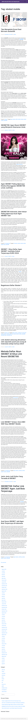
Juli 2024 (3, 614)
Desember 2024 (4, 605)
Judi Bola (19, 332)
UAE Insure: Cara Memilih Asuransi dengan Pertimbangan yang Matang (13, 702)
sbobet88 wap (9, 335)
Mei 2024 (3, 618)
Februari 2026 (4, 580)
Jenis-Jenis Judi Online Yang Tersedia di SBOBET (12, 477)
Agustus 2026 (4, 569)
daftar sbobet (18, 119)
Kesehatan (3, 675)
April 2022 (3, 649)
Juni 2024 (3, 616)
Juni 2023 (3, 638)
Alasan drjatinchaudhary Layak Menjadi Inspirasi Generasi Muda (12, 708)
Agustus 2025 (4, 591)
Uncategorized (7, 243)
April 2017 (3, 663)
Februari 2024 (4, 623)
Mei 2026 (3, 574)
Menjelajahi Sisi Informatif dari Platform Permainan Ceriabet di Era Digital (13, 706)
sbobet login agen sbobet (11, 333)
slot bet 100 (4, 684)
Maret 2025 (3, 600)
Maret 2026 (4, 578)
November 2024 (4, 607)
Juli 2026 (3, 571)
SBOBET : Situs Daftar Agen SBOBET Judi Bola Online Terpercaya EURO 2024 (11, 251)
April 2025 (3, 598)
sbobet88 (5, 120)
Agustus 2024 (4, 612)
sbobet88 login (3, 335)
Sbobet (6, 119)
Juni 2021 (3, 660)
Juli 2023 (3, 636)
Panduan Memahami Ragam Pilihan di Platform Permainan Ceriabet (12, 704)
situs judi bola (15, 397)
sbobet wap (3, 244)
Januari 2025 (4, 603)
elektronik (3, 669)
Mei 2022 (3, 647)
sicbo (2, 680)
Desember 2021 (4, 652)
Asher (15, 34)
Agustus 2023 (4, 634)
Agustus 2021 (4, 656)
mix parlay (15, 243)
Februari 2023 (4, 643)
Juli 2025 (3, 592)
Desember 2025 (4, 583)
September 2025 (4, 589)
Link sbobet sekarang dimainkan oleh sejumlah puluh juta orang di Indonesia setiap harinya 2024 (13, 342)
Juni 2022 (3, 645)
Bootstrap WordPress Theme (21, 718)
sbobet (22, 119)
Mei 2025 (3, 596)
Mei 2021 (3, 661)
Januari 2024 (4, 625)
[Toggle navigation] (25, 2)
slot (8, 332)
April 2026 (3, 576)
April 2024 (3, 620)
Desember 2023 (4, 627)
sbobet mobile (23, 243)
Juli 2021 (3, 658)
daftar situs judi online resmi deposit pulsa (10, 1)
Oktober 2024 (4, 609)
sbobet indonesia (19, 164)
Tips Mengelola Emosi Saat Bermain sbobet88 (11, 30)
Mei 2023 (3, 640)
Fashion (3, 671)
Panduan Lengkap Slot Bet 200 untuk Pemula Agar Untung (11, 700)
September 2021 (4, 654)
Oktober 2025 (4, 587)
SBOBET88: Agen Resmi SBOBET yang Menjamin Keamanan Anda (13, 126)
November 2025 (4, 585)
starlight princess (4, 687)
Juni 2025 (3, 594)
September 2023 (4, 632)
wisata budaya (4, 691)
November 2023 (4, 629)
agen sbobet (13, 119)
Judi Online (3, 673)
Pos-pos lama (3, 562)
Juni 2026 (3, 572)
